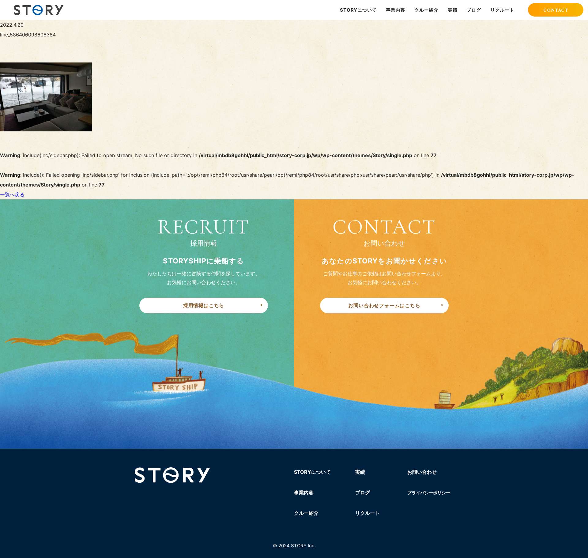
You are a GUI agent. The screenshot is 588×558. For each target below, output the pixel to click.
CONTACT (555, 10)
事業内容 (395, 10)
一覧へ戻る (12, 194)
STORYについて (358, 10)
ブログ (473, 10)
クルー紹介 (426, 10)
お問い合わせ (422, 472)
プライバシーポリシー (428, 492)
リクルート (502, 10)
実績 (453, 10)
